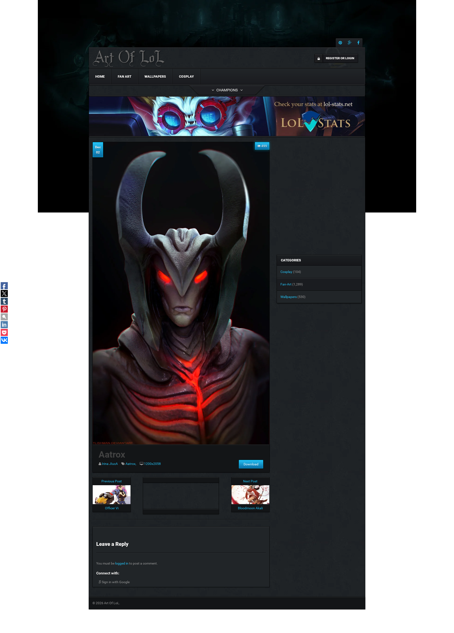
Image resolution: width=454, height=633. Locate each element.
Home (100, 76)
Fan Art (124, 76)
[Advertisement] (181, 494)
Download (251, 464)
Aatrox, (131, 464)
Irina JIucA (110, 464)
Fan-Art (286, 284)
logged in (121, 563)
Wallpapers (155, 76)
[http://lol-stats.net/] (227, 116)
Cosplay (186, 76)
